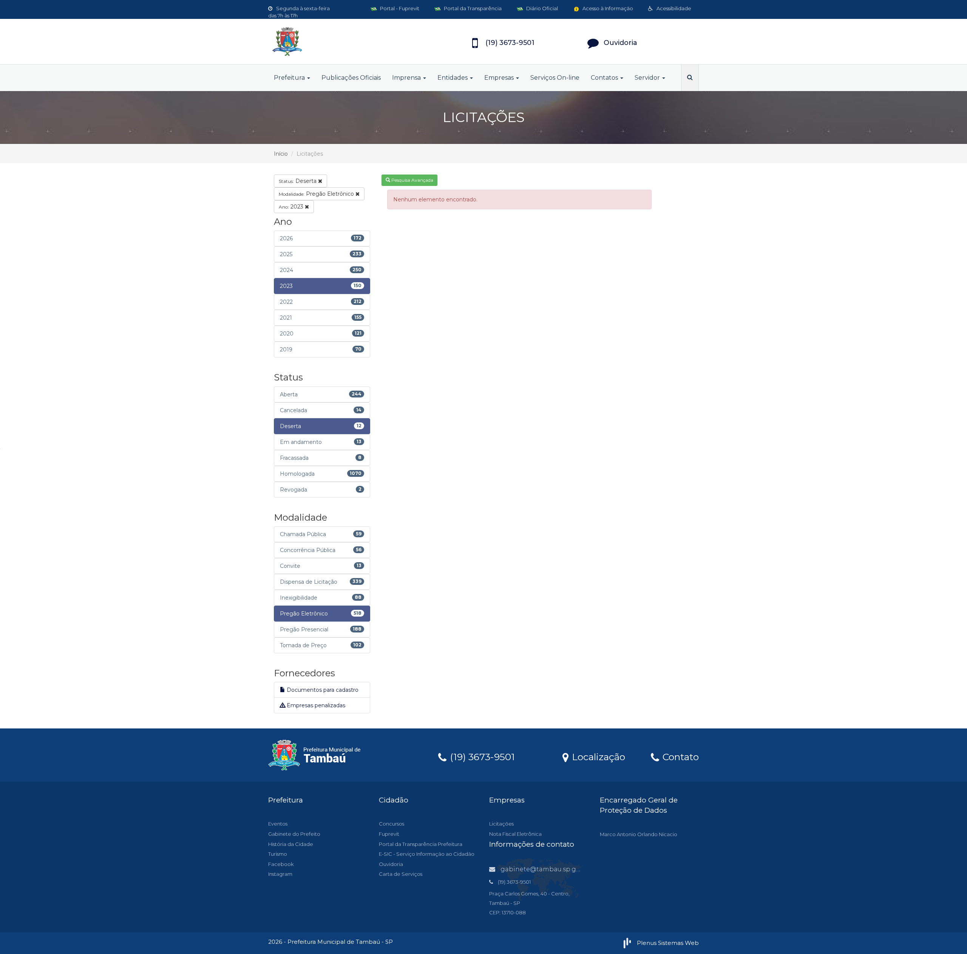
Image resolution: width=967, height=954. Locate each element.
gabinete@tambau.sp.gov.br (545, 869)
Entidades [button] (453, 77)
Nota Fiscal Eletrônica (515, 834)
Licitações (501, 824)
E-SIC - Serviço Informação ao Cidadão (426, 854)
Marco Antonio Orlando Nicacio (638, 834)
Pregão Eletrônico (317, 193)
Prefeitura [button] (290, 77)
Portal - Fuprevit (399, 8)
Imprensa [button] (407, 77)
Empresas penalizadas (315, 705)
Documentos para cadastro (321, 690)
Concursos (391, 824)
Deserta (298, 181)
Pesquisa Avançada (411, 180)
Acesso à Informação (607, 8)
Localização (597, 756)
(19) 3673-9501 (481, 756)
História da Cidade (290, 844)
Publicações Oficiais (351, 77)
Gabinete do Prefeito (294, 834)
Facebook (280, 864)
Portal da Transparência (472, 8)
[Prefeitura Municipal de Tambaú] (336, 41)
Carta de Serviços (400, 874)
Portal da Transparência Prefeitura (420, 844)
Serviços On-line (554, 77)
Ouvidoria (391, 864)
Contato (679, 756)
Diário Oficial (541, 8)
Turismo (277, 854)
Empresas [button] (499, 77)
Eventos (277, 824)
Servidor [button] (648, 77)
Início (281, 153)
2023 (292, 206)
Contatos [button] (605, 77)
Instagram (280, 874)
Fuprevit (389, 834)
